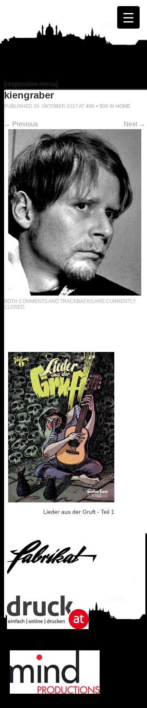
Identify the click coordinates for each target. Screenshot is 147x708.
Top (140, 701)
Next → (134, 124)
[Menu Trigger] (128, 17)
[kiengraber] (74, 293)
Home (123, 106)
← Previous (21, 124)
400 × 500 (97, 106)
